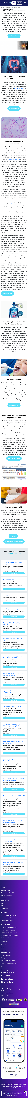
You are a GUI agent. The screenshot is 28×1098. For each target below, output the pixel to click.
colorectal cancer (19, 88)
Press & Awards (5, 900)
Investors (3, 898)
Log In (13, 2)
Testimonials (4, 908)
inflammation (14, 204)
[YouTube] (12, 982)
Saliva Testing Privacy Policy (8, 960)
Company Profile (5, 890)
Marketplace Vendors (7, 920)
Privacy (3, 958)
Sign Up (19, 2)
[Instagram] (10, 982)
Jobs (2, 903)
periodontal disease (14, 159)
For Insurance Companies (8, 930)
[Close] (25, 1092)
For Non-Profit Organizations (9, 932)
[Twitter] (4, 982)
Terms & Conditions (6, 955)
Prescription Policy (6, 952)
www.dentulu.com (13, 1095)
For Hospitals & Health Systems (9, 935)
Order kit (13, 536)
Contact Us (4, 945)
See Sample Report (14, 458)
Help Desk (3, 950)
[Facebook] (2, 982)
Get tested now (14, 36)
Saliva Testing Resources (13, 7)
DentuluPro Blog (5, 975)
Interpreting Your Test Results (14, 541)
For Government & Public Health (9, 927)
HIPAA (2, 906)
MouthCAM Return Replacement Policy (11, 963)
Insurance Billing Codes (7, 972)
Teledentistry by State (7, 970)
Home (2, 7)
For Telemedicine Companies (9, 938)
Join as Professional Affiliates (9, 915)
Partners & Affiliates (6, 895)
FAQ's (2, 947)
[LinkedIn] (7, 982)
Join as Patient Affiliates (7, 918)
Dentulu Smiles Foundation (8, 893)
